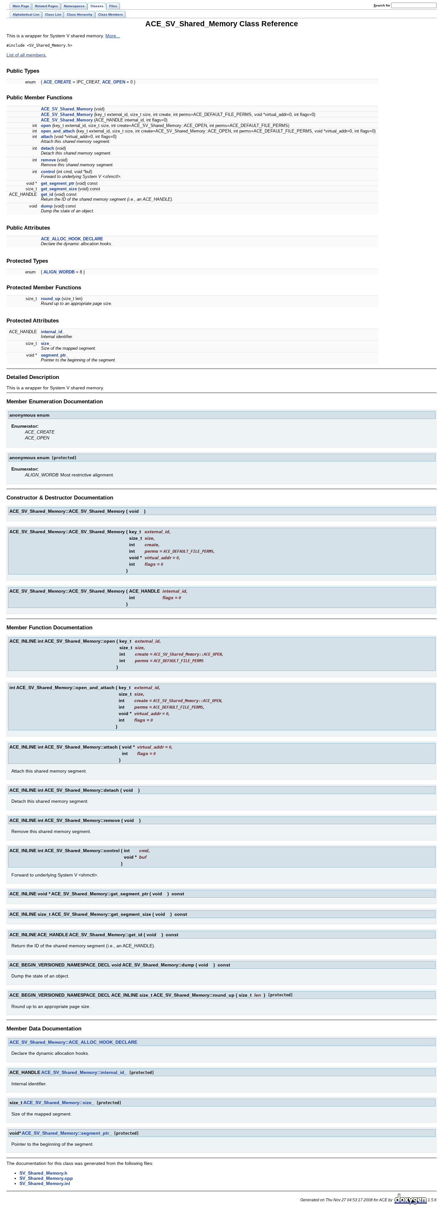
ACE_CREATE (57, 82)
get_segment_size (59, 188)
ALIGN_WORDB (59, 272)
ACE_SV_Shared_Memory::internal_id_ (84, 1072)
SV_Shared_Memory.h (43, 1173)
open (46, 125)
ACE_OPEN (113, 82)
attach (47, 136)
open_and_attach (58, 131)
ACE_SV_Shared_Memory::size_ (58, 1102)
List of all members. (26, 54)
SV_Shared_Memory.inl (44, 1183)
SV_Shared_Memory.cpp (46, 1178)
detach (47, 148)
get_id (47, 194)
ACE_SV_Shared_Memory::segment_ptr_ (67, 1133)
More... (112, 35)
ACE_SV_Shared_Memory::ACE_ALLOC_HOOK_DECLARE (73, 1042)
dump (47, 206)
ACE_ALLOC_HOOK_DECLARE (72, 238)
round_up (50, 298)
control (48, 171)
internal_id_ (53, 331)
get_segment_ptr (57, 183)
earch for (382, 5)
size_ (46, 343)
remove (48, 160)
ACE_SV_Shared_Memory (67, 109)
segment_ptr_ (54, 355)
